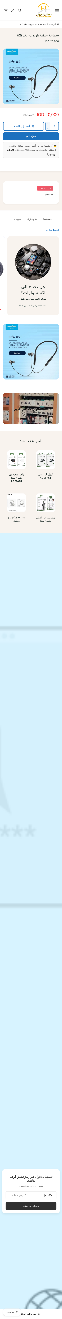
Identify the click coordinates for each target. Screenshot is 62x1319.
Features (47, 219)
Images (17, 219)
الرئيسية (52, 24)
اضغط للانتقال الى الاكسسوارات (34, 305)
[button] (56, 10)
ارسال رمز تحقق (31, 1206)
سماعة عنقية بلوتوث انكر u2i (33, 24)
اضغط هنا (54, 230)
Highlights (32, 219)
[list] (31, 276)
